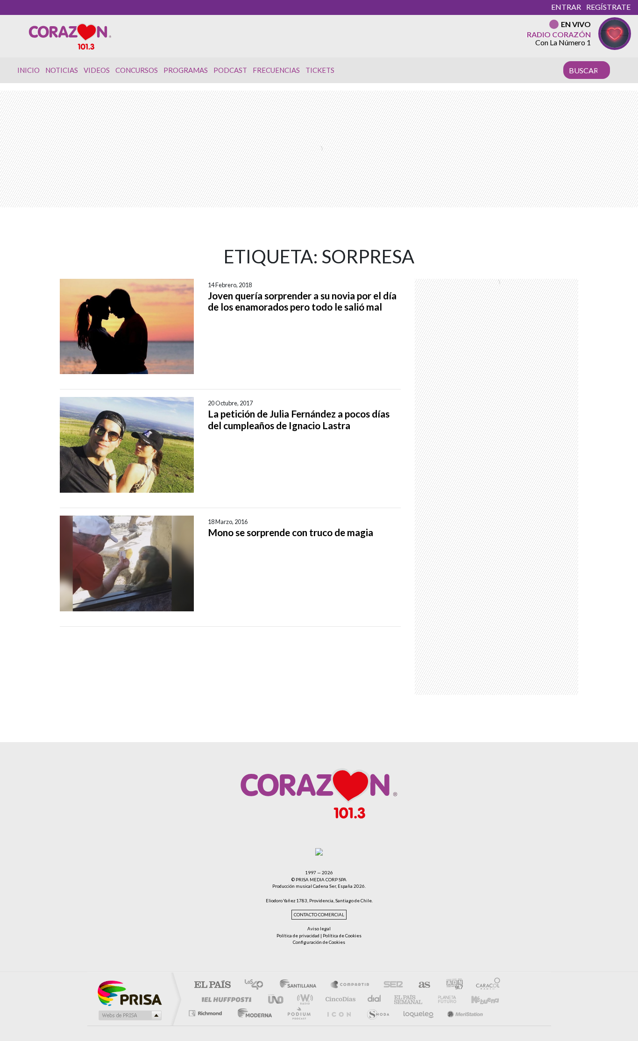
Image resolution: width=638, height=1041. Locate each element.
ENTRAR (566, 6)
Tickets (319, 70)
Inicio (28, 70)
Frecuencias (276, 70)
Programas (185, 70)
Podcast (230, 70)
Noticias (61, 70)
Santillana (300, 985)
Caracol (485, 985)
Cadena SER (390, 985)
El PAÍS (212, 985)
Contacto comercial (319, 914)
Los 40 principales (257, 985)
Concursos (136, 70)
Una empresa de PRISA (129, 992)
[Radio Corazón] (70, 36)
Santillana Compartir (350, 985)
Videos (97, 70)
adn (451, 985)
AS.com (420, 985)
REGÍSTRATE (608, 6)
